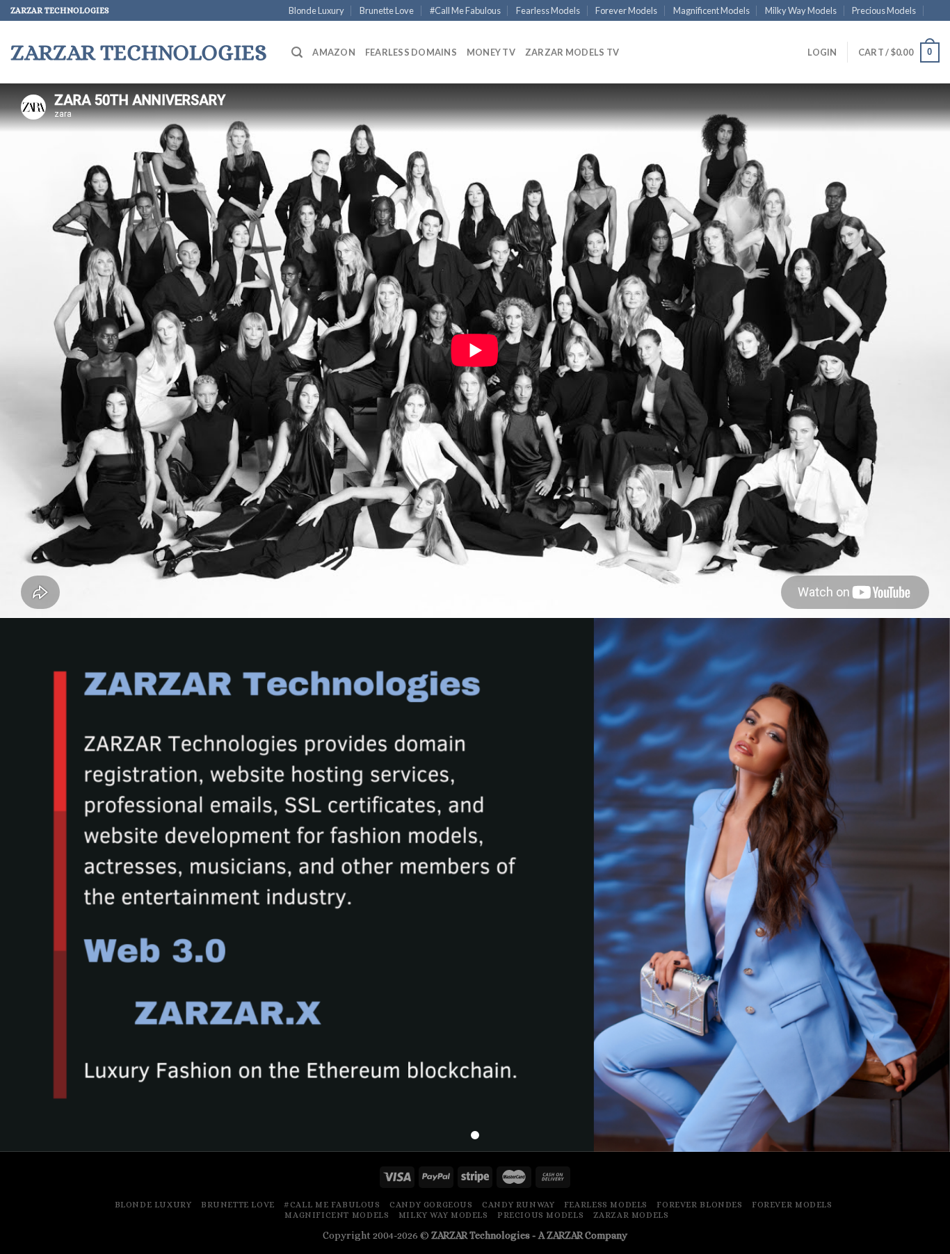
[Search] (297, 52)
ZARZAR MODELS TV (572, 52)
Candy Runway (518, 1205)
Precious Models (884, 10)
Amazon (333, 52)
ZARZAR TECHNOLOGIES (138, 52)
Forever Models (626, 10)
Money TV (491, 52)
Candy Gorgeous (431, 1205)
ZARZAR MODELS (631, 1215)
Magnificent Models (711, 10)
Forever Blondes (699, 1205)
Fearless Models (548, 10)
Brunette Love (387, 10)
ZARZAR (565, 1235)
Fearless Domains (411, 52)
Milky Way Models (801, 10)
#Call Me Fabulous (465, 10)
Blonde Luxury (316, 10)
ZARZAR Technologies (480, 1235)
